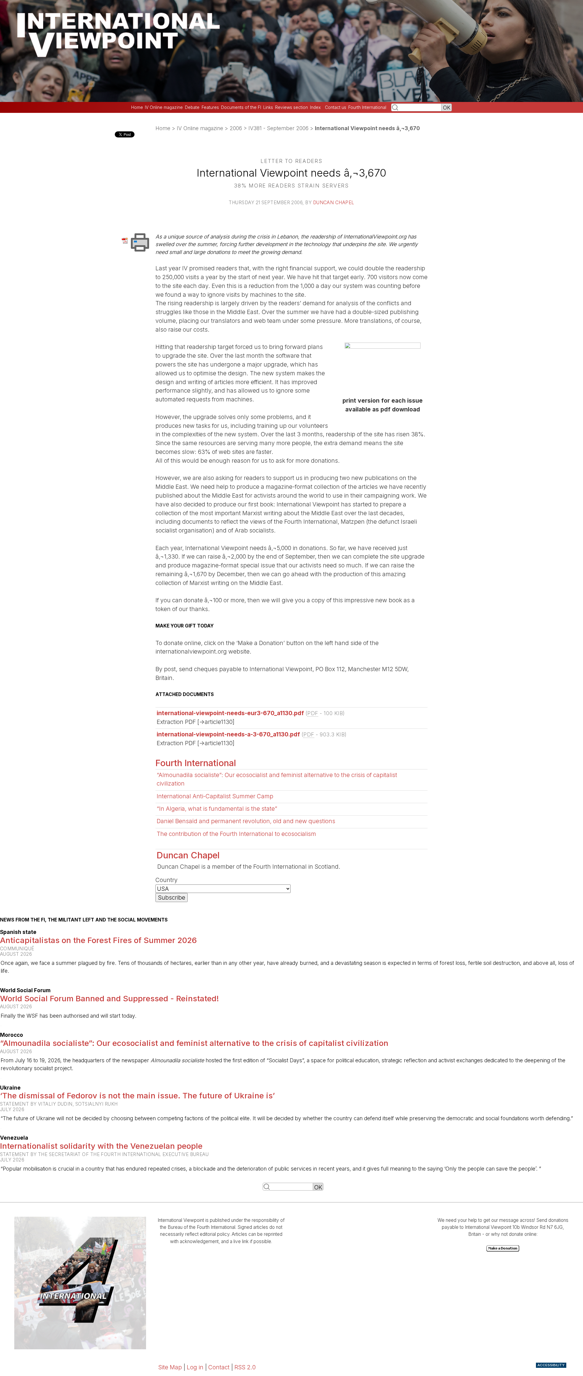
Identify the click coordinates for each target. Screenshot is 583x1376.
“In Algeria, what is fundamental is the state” (217, 808)
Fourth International (367, 107)
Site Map (170, 1367)
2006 (236, 128)
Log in (195, 1367)
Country (166, 880)
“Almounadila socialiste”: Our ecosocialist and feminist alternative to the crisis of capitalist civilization (194, 1043)
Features (210, 107)
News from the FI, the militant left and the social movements (84, 920)
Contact (219, 1367)
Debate (192, 107)
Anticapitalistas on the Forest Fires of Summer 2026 (98, 940)
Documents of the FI (241, 107)
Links (268, 107)
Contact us (335, 107)
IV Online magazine (164, 107)
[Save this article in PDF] (125, 240)
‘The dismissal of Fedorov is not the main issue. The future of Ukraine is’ (137, 1095)
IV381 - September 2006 (278, 128)
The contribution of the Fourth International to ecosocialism (236, 833)
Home (137, 107)
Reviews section (291, 107)
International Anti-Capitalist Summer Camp (215, 796)
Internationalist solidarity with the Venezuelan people (101, 1146)
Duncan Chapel (333, 202)
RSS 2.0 (245, 1367)
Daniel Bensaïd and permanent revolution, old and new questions (246, 821)
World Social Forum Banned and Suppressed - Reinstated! (109, 998)
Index (315, 107)
